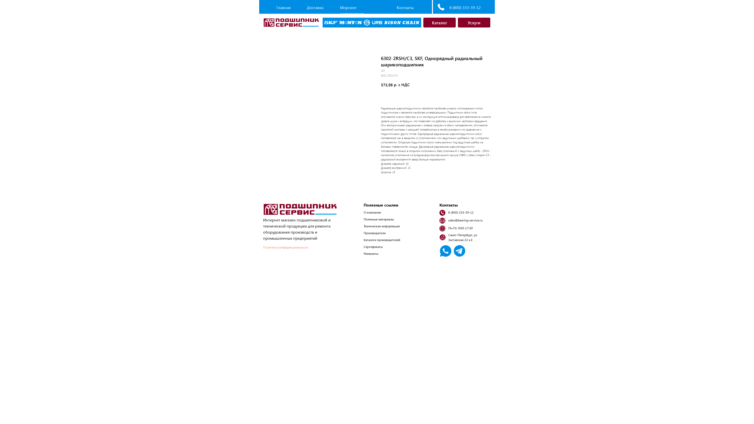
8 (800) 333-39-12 (465, 7)
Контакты (405, 7)
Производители (375, 233)
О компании (372, 212)
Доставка (315, 7)
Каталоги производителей (382, 240)
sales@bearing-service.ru (465, 220)
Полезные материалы (379, 219)
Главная (283, 7)
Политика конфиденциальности (285, 247)
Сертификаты (373, 247)
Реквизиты (371, 253)
